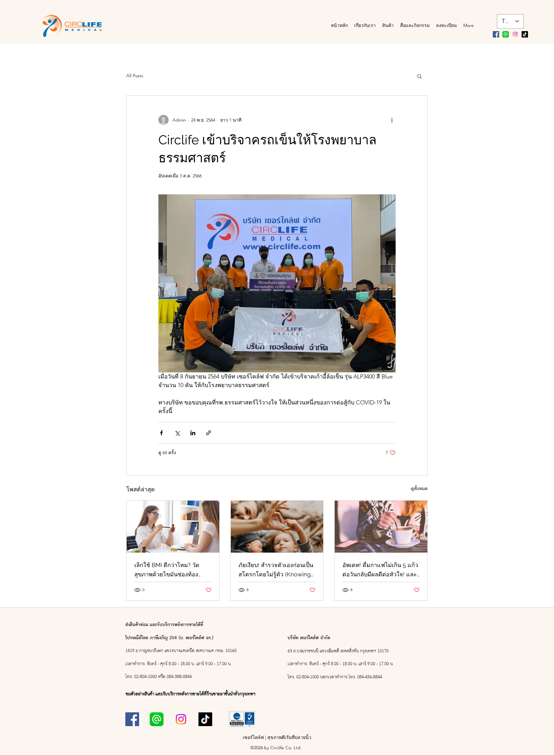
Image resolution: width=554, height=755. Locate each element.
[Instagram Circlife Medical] (515, 34)
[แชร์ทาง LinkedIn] (193, 433)
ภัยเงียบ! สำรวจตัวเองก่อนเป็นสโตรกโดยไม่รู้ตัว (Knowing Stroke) (276, 570)
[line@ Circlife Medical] (505, 34)
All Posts (134, 76)
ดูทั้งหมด (419, 488)
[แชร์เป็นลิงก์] (209, 433)
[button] (419, 76)
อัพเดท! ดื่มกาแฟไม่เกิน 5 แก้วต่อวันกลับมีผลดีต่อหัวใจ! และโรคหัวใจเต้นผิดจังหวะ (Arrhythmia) (380, 570)
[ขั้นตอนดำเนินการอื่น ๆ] (392, 120)
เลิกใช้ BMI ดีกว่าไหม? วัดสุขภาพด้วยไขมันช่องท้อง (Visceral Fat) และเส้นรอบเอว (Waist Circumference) (171, 570)
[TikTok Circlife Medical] (525, 34)
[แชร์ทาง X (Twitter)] (177, 433)
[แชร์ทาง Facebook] (161, 433)
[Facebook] (496, 34)
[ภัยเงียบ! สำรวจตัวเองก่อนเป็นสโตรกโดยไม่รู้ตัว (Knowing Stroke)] (277, 527)
